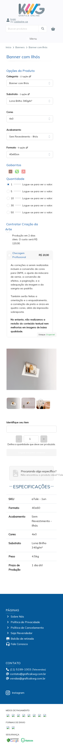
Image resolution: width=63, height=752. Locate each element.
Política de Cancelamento (27, 627)
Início (8, 47)
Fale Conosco (19, 644)
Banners (20, 47)
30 (12, 205)
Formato (16, 147)
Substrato (17, 94)
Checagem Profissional (19, 255)
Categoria (17, 76)
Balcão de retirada (22, 638)
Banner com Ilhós (38, 47)
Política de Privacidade (25, 622)
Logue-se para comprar (31, 452)
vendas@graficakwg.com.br (27, 678)
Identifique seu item (17, 422)
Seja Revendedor (21, 633)
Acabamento (13, 129)
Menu (33, 38)
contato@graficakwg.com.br (28, 674)
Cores (9, 112)
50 (12, 212)
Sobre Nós (17, 616)
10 (12, 198)
